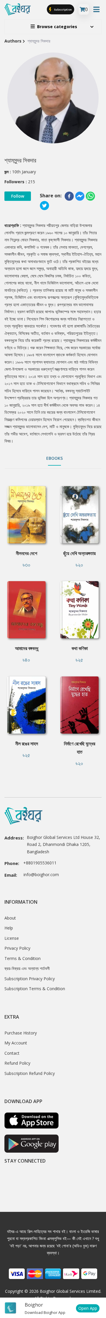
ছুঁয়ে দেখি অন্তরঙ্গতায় (79, 553)
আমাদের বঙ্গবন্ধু (26, 648)
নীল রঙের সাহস (26, 743)
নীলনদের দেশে (26, 553)
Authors (12, 41)
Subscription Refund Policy (29, 1073)
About (10, 918)
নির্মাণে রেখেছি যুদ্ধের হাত (79, 747)
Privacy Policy (17, 948)
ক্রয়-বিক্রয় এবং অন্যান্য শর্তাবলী (27, 968)
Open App (87, 1308)
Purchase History (20, 1033)
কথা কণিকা (80, 648)
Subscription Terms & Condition (34, 988)
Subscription (62, 9)
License (11, 938)
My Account (15, 1043)
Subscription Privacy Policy (29, 978)
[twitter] (44, 205)
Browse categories (57, 26)
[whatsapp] (90, 196)
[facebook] (69, 196)
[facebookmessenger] (80, 196)
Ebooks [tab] (54, 458)
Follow (17, 196)
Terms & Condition (22, 958)
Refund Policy (17, 1063)
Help (8, 928)
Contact (11, 1053)
